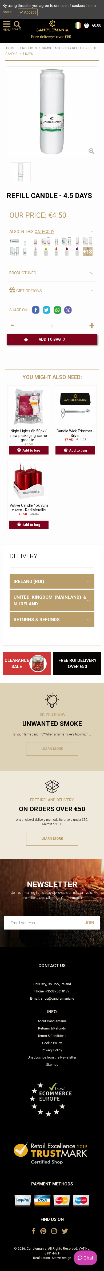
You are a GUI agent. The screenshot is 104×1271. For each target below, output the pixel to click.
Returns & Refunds (52, 1028)
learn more (52, 749)
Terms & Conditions (52, 1036)
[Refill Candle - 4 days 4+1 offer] (87, 241)
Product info (22, 273)
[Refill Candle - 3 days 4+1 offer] (46, 241)
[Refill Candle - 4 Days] (77, 241)
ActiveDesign (61, 1258)
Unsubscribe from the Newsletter (52, 1057)
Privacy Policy (52, 1050)
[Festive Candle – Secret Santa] (38, 663)
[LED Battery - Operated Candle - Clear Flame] (35, 251)
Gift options (28, 290)
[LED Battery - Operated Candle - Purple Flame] (77, 251)
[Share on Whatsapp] (57, 310)
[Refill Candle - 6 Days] (25, 251)
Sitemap (52, 1065)
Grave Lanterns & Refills (62, 48)
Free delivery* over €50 (51, 36)
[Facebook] (33, 1231)
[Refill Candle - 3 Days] (35, 241)
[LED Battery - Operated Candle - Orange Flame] (56, 251)
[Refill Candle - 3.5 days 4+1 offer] (66, 241)
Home (10, 48)
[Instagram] (54, 1231)
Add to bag (51, 339)
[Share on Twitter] (47, 310)
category (44, 231)
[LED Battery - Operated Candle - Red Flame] (66, 251)
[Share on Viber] (68, 310)
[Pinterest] (43, 1231)
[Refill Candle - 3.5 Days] (56, 241)
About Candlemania (52, 1021)
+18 (87, 251)
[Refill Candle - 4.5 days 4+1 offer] (14, 251)
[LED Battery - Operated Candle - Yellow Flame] (46, 251)
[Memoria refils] (14, 241)
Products (28, 48)
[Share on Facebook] (36, 310)
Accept (29, 12)
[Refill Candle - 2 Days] (25, 241)
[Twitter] (65, 1231)
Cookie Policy (52, 1043)
